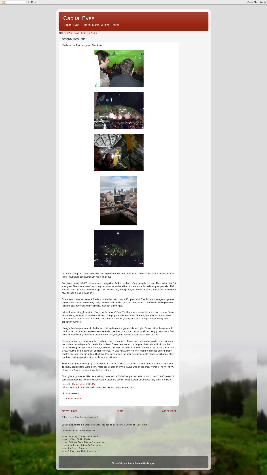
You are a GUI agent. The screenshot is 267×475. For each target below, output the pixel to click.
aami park (74, 387)
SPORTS (85, 33)
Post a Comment (74, 398)
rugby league (121, 387)
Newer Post (69, 410)
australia (85, 387)
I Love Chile (141, 425)
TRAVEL (76, 33)
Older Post (169, 410)
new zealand (108, 387)
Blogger (151, 463)
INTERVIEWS (65, 33)
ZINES (94, 33)
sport (131, 387)
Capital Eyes (78, 18)
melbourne (95, 387)
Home (120, 410)
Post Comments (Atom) (86, 417)
